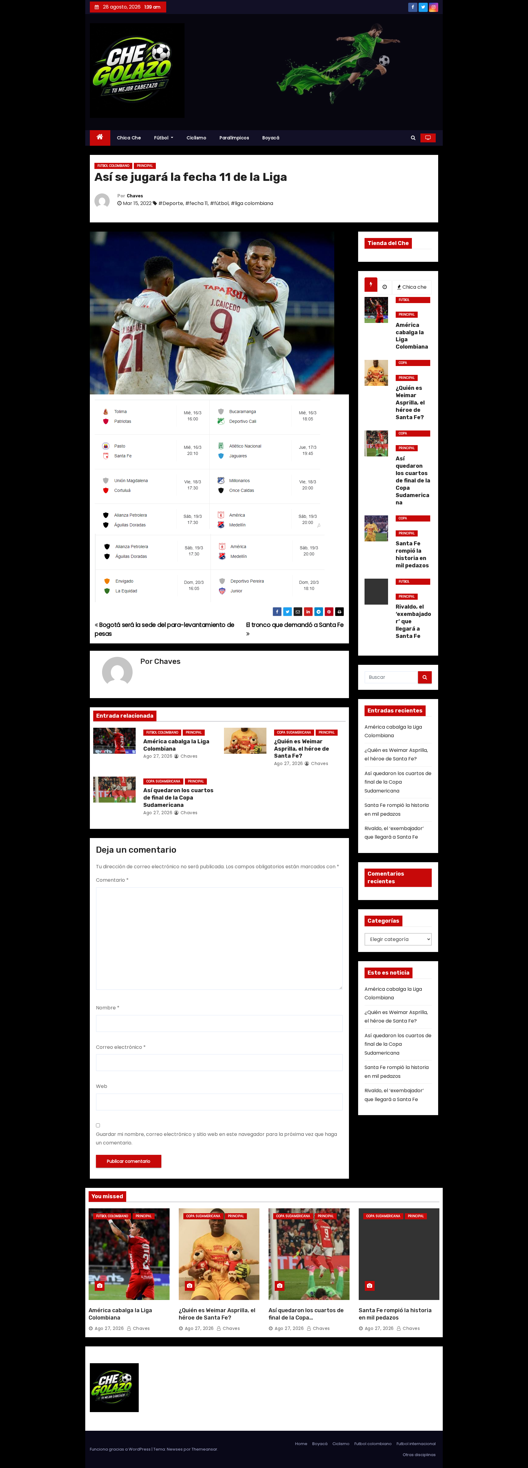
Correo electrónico (121, 1047)
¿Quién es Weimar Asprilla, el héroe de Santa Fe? (301, 749)
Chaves (135, 196)
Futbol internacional (416, 1444)
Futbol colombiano (113, 165)
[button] (413, 137)
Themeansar (204, 1449)
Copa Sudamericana (294, 732)
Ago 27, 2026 (157, 756)
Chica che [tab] (414, 287)
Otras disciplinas (419, 1455)
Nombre (107, 1007)
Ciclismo (196, 138)
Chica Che (129, 138)
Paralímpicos (234, 138)
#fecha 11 (196, 203)
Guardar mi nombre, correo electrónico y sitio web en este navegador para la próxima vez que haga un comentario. (216, 1138)
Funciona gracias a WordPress (121, 1449)
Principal (145, 165)
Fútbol (162, 138)
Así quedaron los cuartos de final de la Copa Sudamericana (178, 797)
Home (301, 1444)
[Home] (100, 138)
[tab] (371, 284)
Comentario (112, 880)
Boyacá (270, 138)
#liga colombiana (252, 203)
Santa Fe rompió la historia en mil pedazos (395, 1314)
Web (101, 1086)
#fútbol (219, 203)
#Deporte (170, 203)
